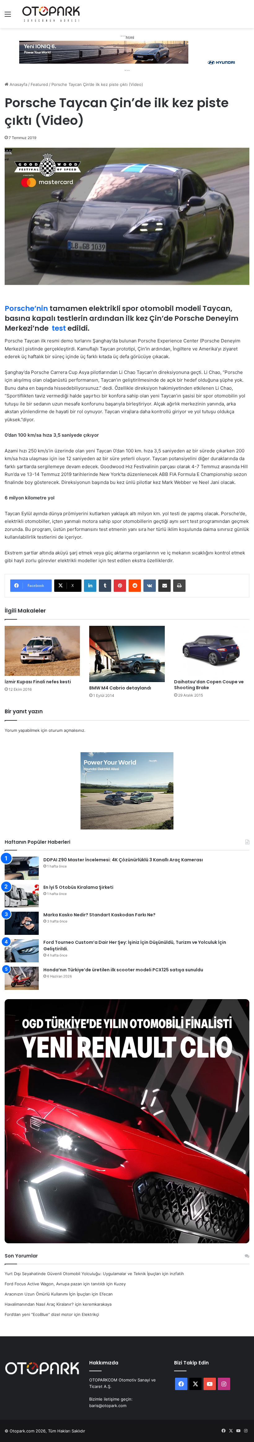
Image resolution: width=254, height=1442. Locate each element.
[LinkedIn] (90, 585)
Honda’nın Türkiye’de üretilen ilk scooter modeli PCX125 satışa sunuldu (123, 970)
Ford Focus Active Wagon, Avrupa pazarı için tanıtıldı (55, 1283)
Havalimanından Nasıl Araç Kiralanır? (39, 1304)
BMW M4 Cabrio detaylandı (120, 688)
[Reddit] (135, 585)
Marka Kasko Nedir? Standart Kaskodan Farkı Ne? (99, 915)
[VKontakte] (149, 585)
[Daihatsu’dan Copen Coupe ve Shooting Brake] (211, 651)
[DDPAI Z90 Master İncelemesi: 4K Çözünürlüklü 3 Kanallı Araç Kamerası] (22, 868)
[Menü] (8, 16)
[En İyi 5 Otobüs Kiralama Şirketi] (22, 895)
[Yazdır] (179, 585)
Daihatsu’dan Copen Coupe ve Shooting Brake (209, 685)
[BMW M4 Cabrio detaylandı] (126, 654)
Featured (39, 84)
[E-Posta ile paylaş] (164, 585)
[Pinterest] (120, 585)
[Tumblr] (105, 585)
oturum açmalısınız (66, 730)
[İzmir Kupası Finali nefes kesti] (42, 651)
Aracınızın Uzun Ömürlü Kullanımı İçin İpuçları (47, 1293)
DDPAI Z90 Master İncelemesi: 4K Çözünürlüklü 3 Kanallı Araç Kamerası (123, 860)
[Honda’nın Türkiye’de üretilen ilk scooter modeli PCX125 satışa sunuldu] (22, 978)
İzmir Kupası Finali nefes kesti (38, 682)
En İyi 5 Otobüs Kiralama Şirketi (78, 887)
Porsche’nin (26, 308)
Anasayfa (17, 84)
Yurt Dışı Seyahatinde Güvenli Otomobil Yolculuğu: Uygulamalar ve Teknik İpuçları (83, 1273)
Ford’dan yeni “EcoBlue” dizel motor (39, 1314)
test (59, 328)
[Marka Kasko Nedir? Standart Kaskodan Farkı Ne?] (22, 923)
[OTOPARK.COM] (51, 14)
